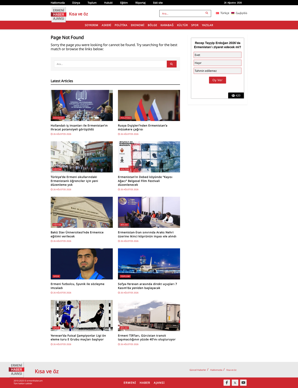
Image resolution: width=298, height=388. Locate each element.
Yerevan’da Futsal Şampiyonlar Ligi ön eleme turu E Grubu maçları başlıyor (78, 337)
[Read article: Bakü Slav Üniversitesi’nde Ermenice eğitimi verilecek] (82, 212)
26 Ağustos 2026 (62, 134)
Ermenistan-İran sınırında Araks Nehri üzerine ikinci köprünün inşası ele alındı (147, 234)
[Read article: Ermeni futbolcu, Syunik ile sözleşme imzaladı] (82, 263)
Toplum (92, 2)
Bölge (152, 25)
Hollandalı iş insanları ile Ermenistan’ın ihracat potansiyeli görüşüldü (79, 127)
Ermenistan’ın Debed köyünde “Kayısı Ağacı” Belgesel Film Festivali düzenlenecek (145, 181)
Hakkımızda (58, 2)
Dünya (76, 2)
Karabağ (167, 25)
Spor (194, 25)
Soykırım (91, 25)
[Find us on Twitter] (235, 383)
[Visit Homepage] (58, 12)
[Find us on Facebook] (226, 383)
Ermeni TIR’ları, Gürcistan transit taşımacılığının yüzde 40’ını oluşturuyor (147, 337)
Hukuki (108, 2)
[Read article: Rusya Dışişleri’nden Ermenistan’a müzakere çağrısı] (149, 105)
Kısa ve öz (231, 369)
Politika (121, 25)
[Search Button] (207, 13)
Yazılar (207, 25)
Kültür (182, 25)
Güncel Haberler (198, 369)
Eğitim (124, 2)
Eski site (158, 2)
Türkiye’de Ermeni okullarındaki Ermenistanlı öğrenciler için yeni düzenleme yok (74, 181)
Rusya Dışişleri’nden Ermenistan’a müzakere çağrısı (142, 127)
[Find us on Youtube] (243, 383)
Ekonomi (137, 25)
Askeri (106, 25)
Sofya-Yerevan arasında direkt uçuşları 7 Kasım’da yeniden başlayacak (147, 286)
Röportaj (140, 2)
